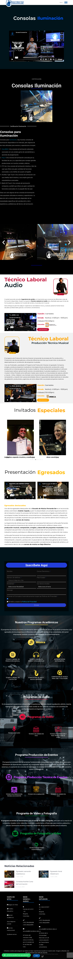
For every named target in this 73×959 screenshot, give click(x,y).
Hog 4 (4, 158)
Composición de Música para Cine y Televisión (60, 677)
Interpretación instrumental (59, 660)
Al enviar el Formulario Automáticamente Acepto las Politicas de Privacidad (32, 596)
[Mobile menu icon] (66, 2)
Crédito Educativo (10, 910)
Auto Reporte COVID (11, 923)
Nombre (9, 571)
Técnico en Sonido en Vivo (36, 734)
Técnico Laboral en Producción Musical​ (13, 660)
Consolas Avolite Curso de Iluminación (24, 883)
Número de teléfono (14, 577)
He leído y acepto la (22, 602)
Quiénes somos (12, 934)
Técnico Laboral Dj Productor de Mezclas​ (36, 660)
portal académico (10, 916)
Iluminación (13, 140)
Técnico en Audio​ (14, 733)
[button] (3, 242)
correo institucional (11, 929)
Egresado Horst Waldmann (56, 872)
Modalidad (10, 584)
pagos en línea (13, 905)
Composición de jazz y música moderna (36, 678)
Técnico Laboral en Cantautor (13, 678)
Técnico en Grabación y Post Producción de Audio (58, 735)
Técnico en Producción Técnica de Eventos (14, 795)
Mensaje (10, 590)
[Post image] (9, 874)
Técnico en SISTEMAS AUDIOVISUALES (36, 848)
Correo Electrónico (43, 571)
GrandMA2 (5, 149)
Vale (36, 955)
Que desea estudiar (43, 584)
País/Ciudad (41, 577)
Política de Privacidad (29, 602)
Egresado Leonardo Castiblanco (23, 872)
